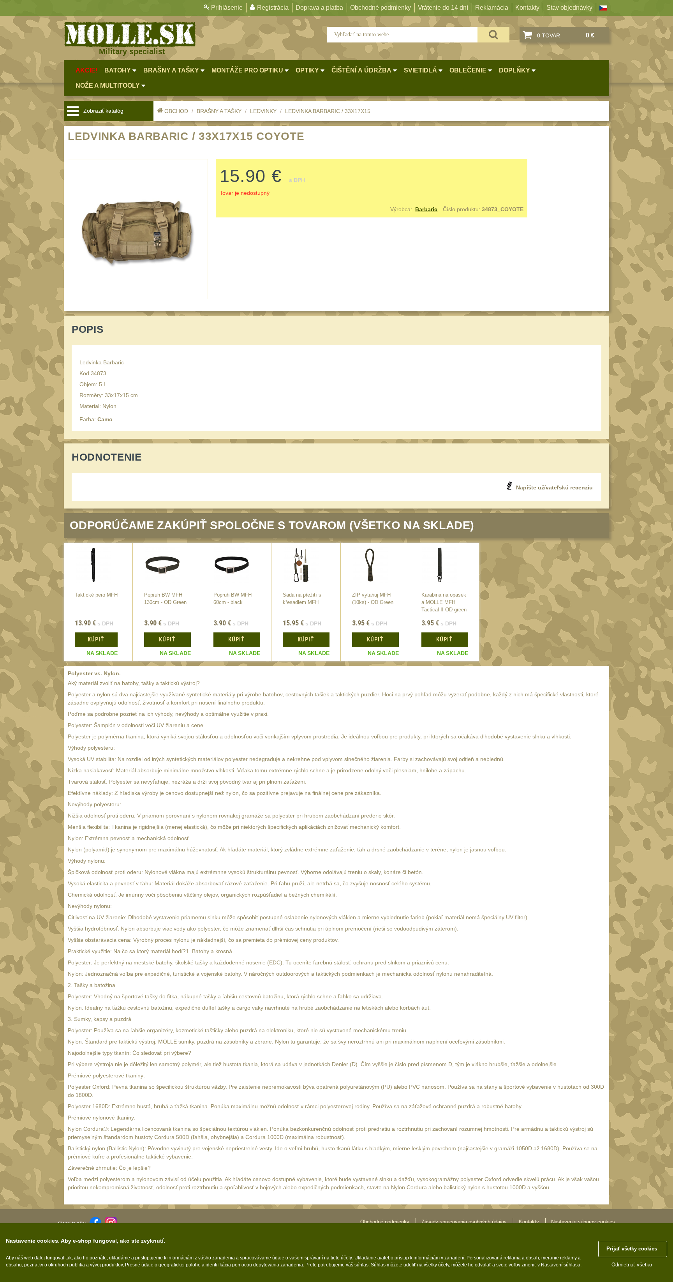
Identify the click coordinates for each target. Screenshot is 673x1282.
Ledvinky (263, 111)
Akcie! (86, 70)
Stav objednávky (569, 7)
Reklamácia (491, 7)
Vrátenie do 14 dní (443, 7)
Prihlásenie (227, 7)
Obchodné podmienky (380, 7)
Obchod (176, 111)
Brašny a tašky (219, 111)
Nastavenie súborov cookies (583, 1222)
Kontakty (527, 7)
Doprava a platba (319, 7)
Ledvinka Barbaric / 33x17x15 (327, 111)
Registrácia (273, 7)
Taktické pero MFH (96, 595)
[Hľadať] (493, 34)
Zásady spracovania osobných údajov (464, 1222)
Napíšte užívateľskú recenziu (554, 487)
